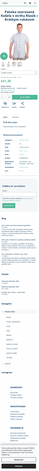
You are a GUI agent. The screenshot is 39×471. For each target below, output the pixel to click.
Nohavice (9, 340)
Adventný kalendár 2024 (10, 287)
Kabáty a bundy (12, 344)
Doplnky (8, 364)
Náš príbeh (14, 392)
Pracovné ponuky (16, 397)
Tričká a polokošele (13, 322)
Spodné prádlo (11, 353)
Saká (8, 331)
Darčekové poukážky (17, 414)
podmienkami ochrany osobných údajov (17, 199)
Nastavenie (18, 460)
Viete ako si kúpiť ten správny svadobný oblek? (19, 239)
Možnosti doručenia (8, 90)
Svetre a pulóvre (12, 349)
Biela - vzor (23, 151)
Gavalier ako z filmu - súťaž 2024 (13, 292)
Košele (8, 317)
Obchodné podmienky (18, 433)
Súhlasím (18, 466)
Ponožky (9, 358)
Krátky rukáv (23, 167)
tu (9, 455)
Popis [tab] (5, 117)
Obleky (8, 335)
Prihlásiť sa (9, 206)
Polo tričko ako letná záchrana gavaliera (16, 225)
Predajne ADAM (15, 395)
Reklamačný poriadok (18, 438)
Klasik (21, 154)
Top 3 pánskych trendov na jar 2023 (14, 254)
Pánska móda (24, 140)
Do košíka (26, 97)
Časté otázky (14, 412)
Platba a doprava (16, 419)
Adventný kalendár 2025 (10, 281)
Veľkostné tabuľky (16, 417)
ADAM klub (14, 441)
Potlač (21, 171)
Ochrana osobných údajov (19, 436)
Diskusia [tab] (15, 117)
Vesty (8, 326)
